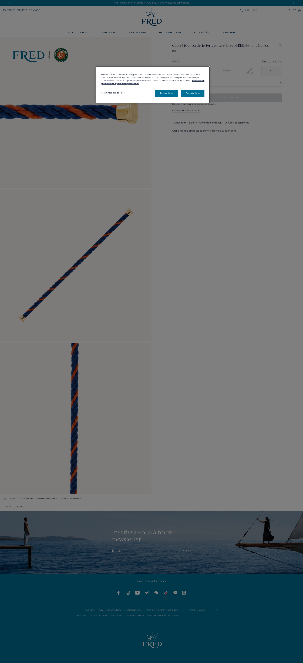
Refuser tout (166, 93)
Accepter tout (193, 93)
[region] (153, 84)
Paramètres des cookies (113, 93)
